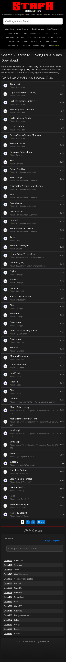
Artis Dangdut (22, 29)
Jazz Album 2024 (24, 37)
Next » (41, 522)
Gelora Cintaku (17, 487)
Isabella (14, 288)
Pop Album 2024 (54, 37)
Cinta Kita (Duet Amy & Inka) (23, 330)
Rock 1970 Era (36, 41)
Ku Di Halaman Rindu (20, 117)
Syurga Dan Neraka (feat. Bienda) (26, 185)
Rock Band (26, 46)
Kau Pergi (15, 373)
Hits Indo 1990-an (51, 33)
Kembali (14, 220)
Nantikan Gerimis (18, 470)
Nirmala (14, 279)
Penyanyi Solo (39, 37)
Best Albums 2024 (54, 29)
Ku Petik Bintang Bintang (22, 100)
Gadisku (14, 398)
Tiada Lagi (15, 84)
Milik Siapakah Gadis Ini (22, 109)
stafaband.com (33, 10)
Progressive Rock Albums (18, 41)
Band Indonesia (38, 29)
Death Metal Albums (32, 33)
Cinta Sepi (15, 441)
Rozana (14, 453)
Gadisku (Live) (17, 262)
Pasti (12, 495)
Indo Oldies (9, 37)
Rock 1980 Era (51, 41)
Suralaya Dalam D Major (22, 228)
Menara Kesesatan (19, 356)
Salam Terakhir (17, 169)
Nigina (13, 271)
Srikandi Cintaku (18, 143)
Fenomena (15, 321)
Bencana (14, 313)
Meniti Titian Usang (19, 407)
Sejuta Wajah (16, 177)
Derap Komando (18, 364)
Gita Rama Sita (17, 211)
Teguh (13, 236)
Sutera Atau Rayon (19, 245)
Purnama (14, 347)
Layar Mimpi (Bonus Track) (23, 92)
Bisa (12, 160)
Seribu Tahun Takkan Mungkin (25, 135)
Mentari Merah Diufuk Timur (24, 418)
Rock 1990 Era (12, 46)
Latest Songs (9, 29)
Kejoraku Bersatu (19, 512)
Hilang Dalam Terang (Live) (23, 254)
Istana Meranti (17, 126)
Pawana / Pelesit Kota (21, 151)
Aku (12, 194)
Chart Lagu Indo (14, 33)
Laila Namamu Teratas (21, 478)
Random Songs (39, 46)
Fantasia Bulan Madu (20, 296)
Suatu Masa (16, 202)
